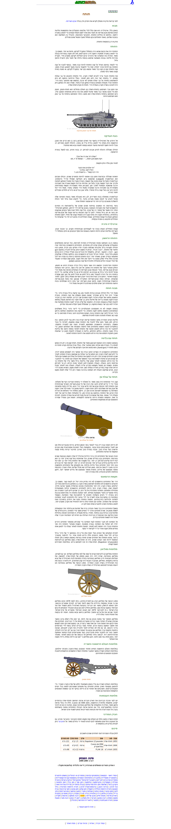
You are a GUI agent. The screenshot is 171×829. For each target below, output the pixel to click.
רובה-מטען (102, 798)
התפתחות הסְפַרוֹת (84, 778)
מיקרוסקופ (97, 782)
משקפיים (106, 782)
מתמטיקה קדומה (92, 775)
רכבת (71, 793)
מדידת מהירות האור (63, 784)
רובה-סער (65, 798)
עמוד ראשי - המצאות (108, 775)
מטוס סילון (101, 796)
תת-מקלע (85, 798)
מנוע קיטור (109, 791)
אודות (91, 823)
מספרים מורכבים (111, 780)
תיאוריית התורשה (85, 800)
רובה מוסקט (74, 796)
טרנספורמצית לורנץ (88, 787)
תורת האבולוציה (106, 800)
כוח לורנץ (114, 787)
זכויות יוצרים (82, 823)
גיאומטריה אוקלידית (109, 778)
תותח (82, 796)
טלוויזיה (93, 793)
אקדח (58, 796)
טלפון (103, 793)
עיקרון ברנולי (113, 784)
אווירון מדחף (112, 796)
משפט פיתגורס (61, 775)
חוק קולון (83, 789)
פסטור (95, 800)
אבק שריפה (90, 796)
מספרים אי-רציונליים (76, 775)
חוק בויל (71, 782)
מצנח (77, 793)
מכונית (57, 793)
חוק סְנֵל (80, 782)
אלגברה (97, 778)
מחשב (72, 791)
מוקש (116, 798)
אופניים (64, 793)
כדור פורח (84, 793)
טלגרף (109, 793)
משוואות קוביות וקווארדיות (66, 778)
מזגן (78, 791)
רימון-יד (77, 798)
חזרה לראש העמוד (86, 807)
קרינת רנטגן (103, 787)
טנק (71, 798)
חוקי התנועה (61, 782)
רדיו (98, 793)
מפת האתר (71, 823)
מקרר (83, 791)
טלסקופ (88, 782)
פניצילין (74, 800)
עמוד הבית (100, 823)
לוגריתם (99, 780)
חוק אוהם (75, 789)
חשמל (90, 789)
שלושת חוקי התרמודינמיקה (96, 784)
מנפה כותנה (99, 791)
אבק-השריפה (71, 21)
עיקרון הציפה (66, 780)
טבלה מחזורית (78, 784)
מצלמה (90, 791)
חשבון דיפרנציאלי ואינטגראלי (83, 780)
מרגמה (64, 796)
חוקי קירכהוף (65, 789)
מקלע (110, 798)
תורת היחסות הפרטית (69, 787)
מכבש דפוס (64, 791)
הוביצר (61, 721)
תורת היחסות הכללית (102, 789)
